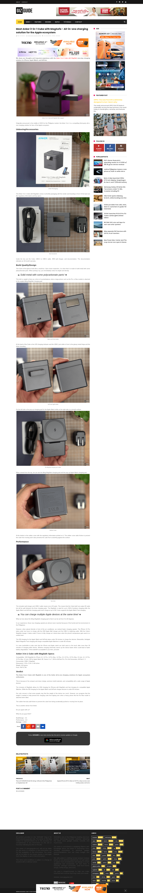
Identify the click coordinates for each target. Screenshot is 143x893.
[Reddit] (28, 726)
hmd (94, 877)
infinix (104, 848)
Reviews (48, 22)
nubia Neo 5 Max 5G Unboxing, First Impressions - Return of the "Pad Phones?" (77, 768)
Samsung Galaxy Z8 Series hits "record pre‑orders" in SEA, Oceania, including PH (114, 189)
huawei (95, 837)
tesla (94, 880)
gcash (104, 855)
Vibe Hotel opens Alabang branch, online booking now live (115, 197)
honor (20, 759)
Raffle (57, 22)
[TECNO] (71, 888)
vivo (116, 841)
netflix (94, 862)
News (28, 22)
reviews (58, 36)
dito (114, 855)
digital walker (96, 866)
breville (104, 880)
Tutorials (67, 22)
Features (38, 22)
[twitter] (122, 2)
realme (95, 844)
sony (115, 852)
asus (94, 848)
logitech (95, 870)
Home (20, 22)
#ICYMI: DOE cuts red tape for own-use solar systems (114, 223)
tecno (105, 852)
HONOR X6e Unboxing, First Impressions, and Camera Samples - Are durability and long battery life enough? (28, 767)
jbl (104, 870)
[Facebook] (23, 726)
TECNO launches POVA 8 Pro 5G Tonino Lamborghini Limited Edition (115, 216)
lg (114, 848)
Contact (25, 2)
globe (117, 844)
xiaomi (105, 841)
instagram (96, 873)
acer (94, 855)
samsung (108, 837)
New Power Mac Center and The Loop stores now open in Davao (115, 241)
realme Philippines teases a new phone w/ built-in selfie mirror (115, 170)
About (18, 2)
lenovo (95, 852)
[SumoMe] (42, 726)
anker (53, 36)
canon (105, 862)
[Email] (38, 726)
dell (113, 870)
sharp (115, 859)
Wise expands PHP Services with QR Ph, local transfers (115, 232)
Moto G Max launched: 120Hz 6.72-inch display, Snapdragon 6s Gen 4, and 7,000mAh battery (115, 180)
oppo (44, 759)
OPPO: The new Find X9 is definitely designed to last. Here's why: (108, 101)
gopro (113, 877)
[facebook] (117, 2)
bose (113, 880)
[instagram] (119, 2)
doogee (109, 866)
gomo (117, 873)
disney (103, 877)
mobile (69, 759)
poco (94, 859)
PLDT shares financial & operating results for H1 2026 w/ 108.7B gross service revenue (115, 162)
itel (114, 862)
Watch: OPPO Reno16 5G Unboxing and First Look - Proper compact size (51, 768)
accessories (47, 36)
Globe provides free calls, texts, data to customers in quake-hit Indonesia (115, 207)
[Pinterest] (33, 726)
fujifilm (105, 859)
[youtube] (125, 2)
